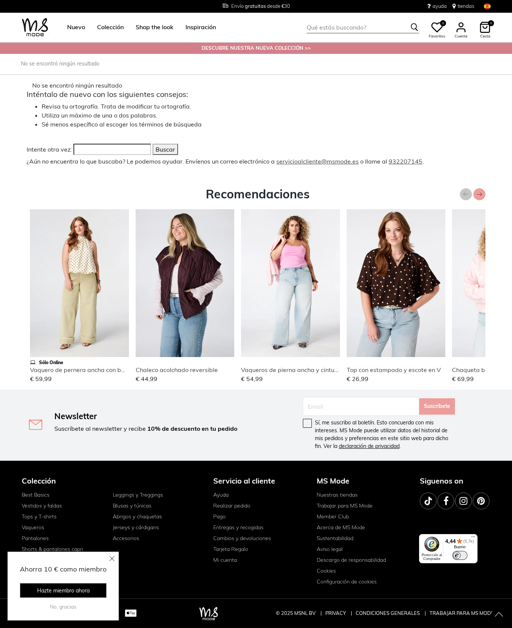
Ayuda (221, 494)
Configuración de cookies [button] (347, 581)
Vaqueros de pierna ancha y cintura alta (297, 370)
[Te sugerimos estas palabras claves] (414, 27)
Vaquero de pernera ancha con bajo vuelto (89, 370)
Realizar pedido (231, 505)
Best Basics (35, 494)
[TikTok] (428, 501)
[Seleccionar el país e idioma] (487, 6)
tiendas (466, 6)
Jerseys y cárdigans (136, 527)
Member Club (333, 516)
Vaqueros (33, 527)
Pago (219, 516)
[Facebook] (445, 501)
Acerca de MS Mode (341, 527)
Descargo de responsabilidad (351, 560)
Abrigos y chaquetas (137, 516)
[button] (76, 27)
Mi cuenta (225, 560)
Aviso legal (330, 549)
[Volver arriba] (498, 614)
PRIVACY (336, 613)
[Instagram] (463, 501)
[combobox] (363, 27)
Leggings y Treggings (138, 494)
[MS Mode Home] (35, 27)
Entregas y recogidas (238, 527)
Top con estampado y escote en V (394, 370)
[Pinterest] (481, 501)
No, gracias (63, 606)
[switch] (459, 555)
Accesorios (126, 538)
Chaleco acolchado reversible (177, 370)
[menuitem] (73, 27)
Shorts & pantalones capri (52, 549)
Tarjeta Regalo (230, 549)
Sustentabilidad (335, 538)
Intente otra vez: (49, 149)
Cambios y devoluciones (242, 538)
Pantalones (35, 538)
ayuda (440, 6)
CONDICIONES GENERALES (388, 613)
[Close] (112, 558)
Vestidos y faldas (42, 505)
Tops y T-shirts (39, 516)
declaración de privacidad (369, 446)
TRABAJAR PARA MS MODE (462, 613)
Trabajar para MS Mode (345, 505)
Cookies (326, 570)
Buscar (165, 149)
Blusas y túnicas (132, 505)
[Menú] (473, 538)
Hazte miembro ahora (63, 590)
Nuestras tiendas (337, 494)
